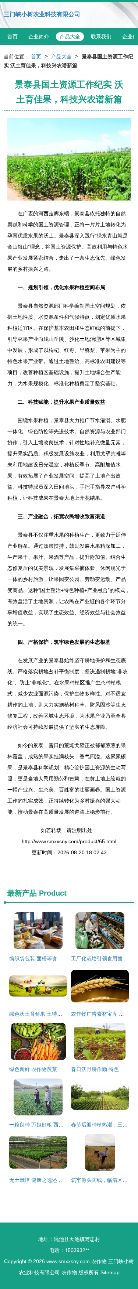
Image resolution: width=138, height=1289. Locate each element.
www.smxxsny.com (68, 1261)
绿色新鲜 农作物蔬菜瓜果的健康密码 (51, 1069)
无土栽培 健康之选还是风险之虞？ (48, 1180)
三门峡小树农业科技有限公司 (42, 14)
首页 (12, 37)
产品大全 (70, 37)
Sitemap (110, 1272)
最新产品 (22, 893)
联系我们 (101, 37)
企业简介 (38, 37)
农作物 (99, 1261)
